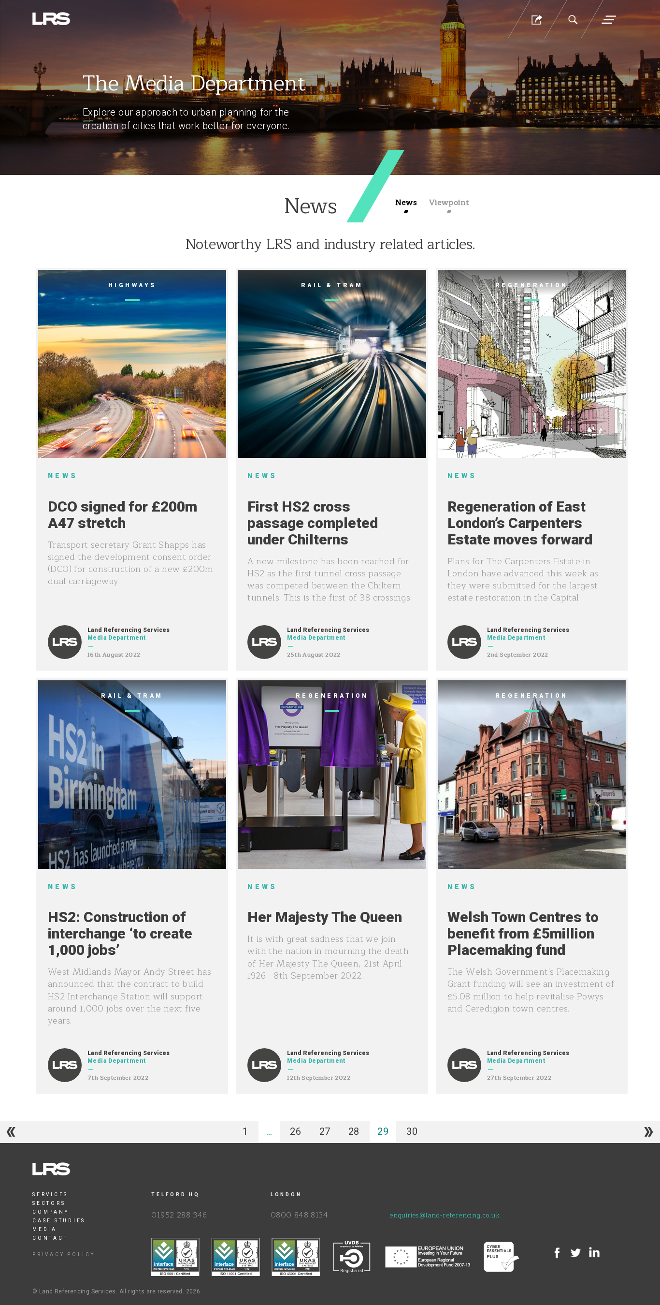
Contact (50, 1238)
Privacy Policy (63, 1254)
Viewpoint (449, 203)
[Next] (649, 1132)
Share (536, 20)
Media (44, 1229)
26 (295, 1131)
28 (353, 1131)
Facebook (557, 1252)
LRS (51, 19)
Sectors (48, 1203)
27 (324, 1131)
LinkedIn (594, 1252)
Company (50, 1212)
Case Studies (59, 1220)
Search (572, 20)
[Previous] (11, 1132)
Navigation (609, 20)
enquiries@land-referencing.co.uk (444, 1215)
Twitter (575, 1252)
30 (411, 1131)
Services (50, 1194)
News (406, 203)
